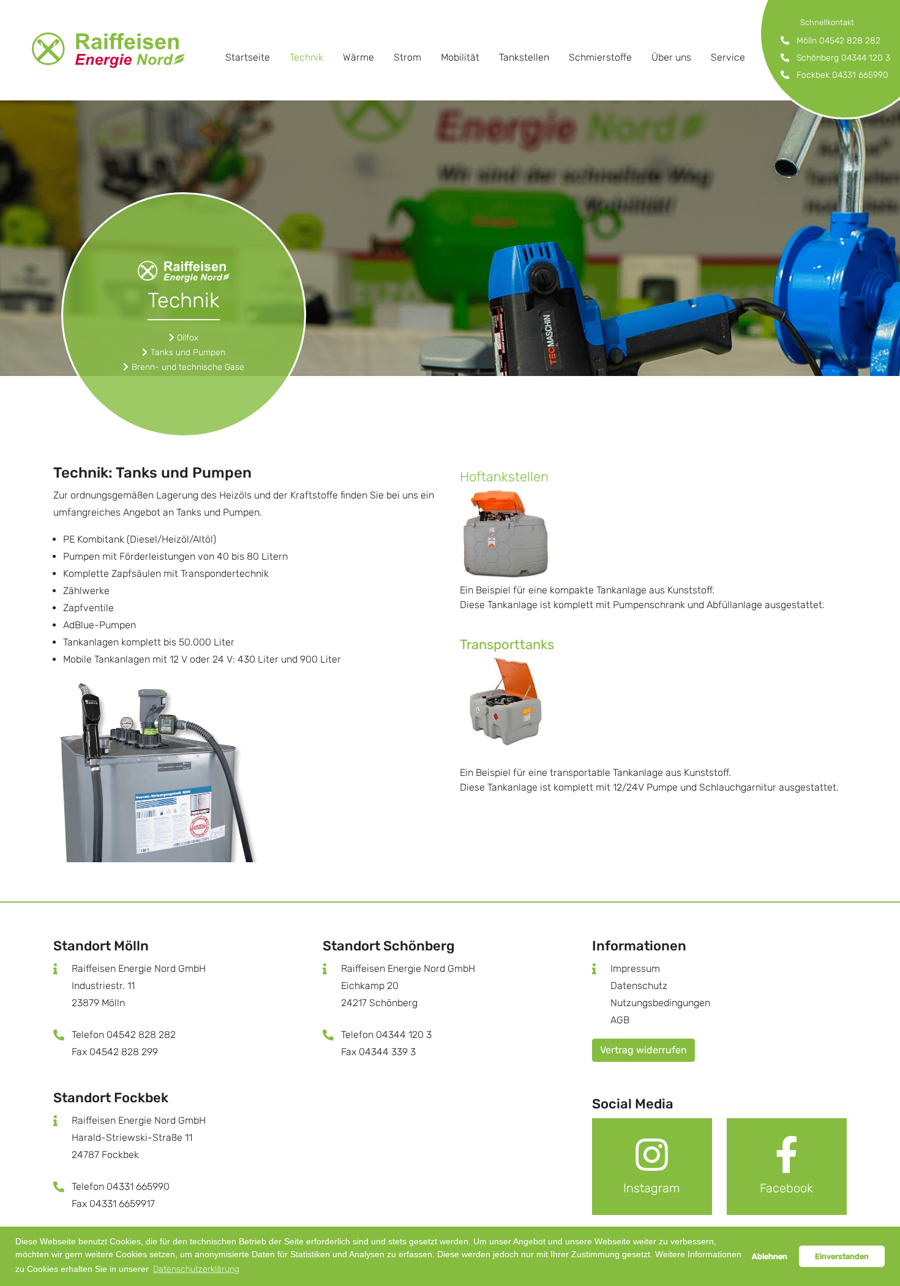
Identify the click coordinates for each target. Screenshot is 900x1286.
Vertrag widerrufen (643, 1050)
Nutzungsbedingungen (660, 1003)
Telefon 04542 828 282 (124, 1034)
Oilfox (187, 338)
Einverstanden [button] (842, 1256)
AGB (619, 1020)
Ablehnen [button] (769, 1256)
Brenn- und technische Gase (188, 367)
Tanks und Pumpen (188, 352)
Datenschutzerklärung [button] (196, 1269)
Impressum (635, 968)
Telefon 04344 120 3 (386, 1034)
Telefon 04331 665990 (121, 1186)
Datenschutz (638, 985)
